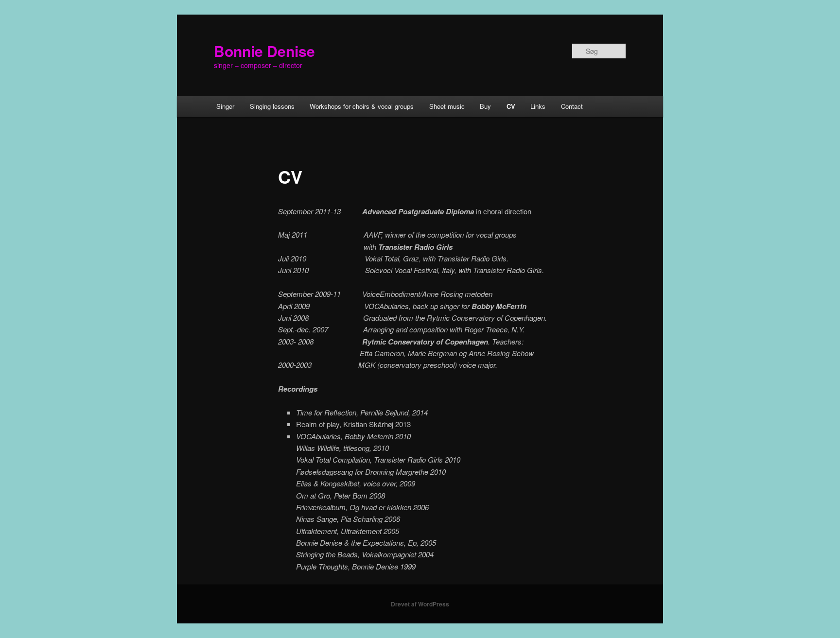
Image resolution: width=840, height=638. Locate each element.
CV (511, 106)
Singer (225, 106)
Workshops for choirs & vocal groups (362, 106)
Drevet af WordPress (420, 604)
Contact (572, 106)
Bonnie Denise (264, 50)
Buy (485, 106)
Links (537, 106)
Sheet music (447, 106)
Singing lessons (272, 106)
